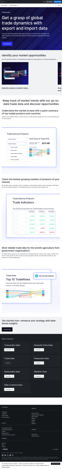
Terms (16, 452)
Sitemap (21, 452)
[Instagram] (7, 455)
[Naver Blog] (10, 455)
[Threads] (13, 455)
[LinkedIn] (2, 455)
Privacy (11, 452)
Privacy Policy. (6, 467)
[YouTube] (5, 455)
